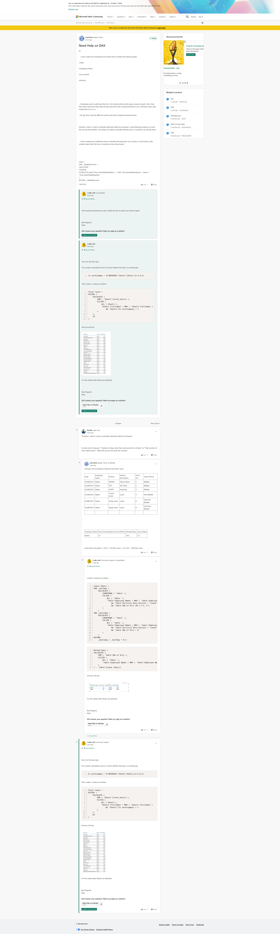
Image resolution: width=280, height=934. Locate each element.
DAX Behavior (176, 116)
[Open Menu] (202, 22)
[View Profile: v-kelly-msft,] (84, 194)
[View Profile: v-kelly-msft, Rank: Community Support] (89, 561)
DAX (172, 107)
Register (193, 17)
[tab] (183, 83)
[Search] (187, 16)
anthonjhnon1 (186, 127)
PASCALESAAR (186, 136)
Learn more (161, 28)
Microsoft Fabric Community (84, 23)
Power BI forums (99, 23)
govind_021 (183, 101)
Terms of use (190, 925)
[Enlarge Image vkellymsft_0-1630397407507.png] (96, 353)
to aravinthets (100, 193)
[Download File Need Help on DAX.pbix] (101, 405)
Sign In (201, 17)
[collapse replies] (76, 430)
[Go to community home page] (89, 17)
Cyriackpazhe (183, 110)
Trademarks (200, 925)
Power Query (110, 23)
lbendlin (89, 430)
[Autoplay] (180, 83)
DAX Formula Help (178, 124)
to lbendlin (111, 463)
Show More (93, 736)
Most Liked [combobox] (155, 423)
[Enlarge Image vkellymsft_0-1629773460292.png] (108, 687)
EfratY (184, 118)
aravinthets (89, 37)
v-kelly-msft (91, 193)
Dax (172, 99)
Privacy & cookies (177, 925)
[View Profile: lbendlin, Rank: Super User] (83, 431)
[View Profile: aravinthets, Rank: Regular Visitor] (81, 38)
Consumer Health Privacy (104, 929)
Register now (73, 9)
